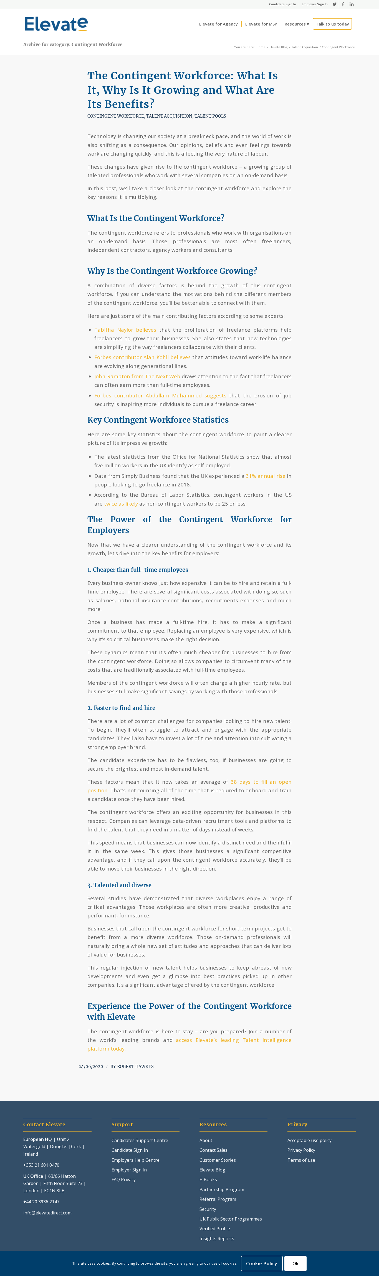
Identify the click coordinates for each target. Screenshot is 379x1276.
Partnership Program (221, 1189)
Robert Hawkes (135, 1066)
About (205, 1140)
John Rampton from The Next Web (137, 376)
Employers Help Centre (136, 1160)
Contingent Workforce (115, 116)
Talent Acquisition (169, 116)
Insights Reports (216, 1239)
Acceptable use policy (309, 1140)
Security (207, 1209)
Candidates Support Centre (140, 1140)
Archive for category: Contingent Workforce (72, 44)
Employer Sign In (315, 4)
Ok (295, 1263)
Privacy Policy (301, 1150)
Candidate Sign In (282, 4)
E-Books (208, 1179)
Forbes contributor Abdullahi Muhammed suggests (160, 395)
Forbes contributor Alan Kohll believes (142, 357)
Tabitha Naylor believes (125, 329)
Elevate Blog (212, 1170)
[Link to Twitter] (335, 4)
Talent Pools (210, 116)
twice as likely (121, 503)
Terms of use (301, 1160)
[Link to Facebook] (343, 4)
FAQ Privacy (124, 1179)
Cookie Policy (261, 1263)
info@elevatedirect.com (47, 1213)
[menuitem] (282, 4)
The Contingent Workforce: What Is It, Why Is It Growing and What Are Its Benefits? (182, 90)
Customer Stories (217, 1160)
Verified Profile (214, 1229)
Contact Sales (213, 1150)
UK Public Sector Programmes (230, 1219)
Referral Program (217, 1199)
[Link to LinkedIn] (351, 4)
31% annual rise (265, 475)
